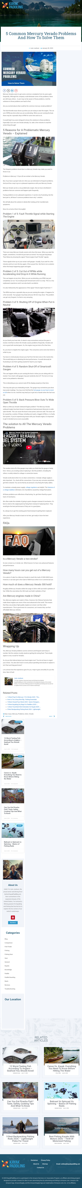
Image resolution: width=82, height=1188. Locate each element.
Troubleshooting (10, 989)
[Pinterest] (13, 918)
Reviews (7, 985)
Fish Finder (8, 946)
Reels (6, 981)
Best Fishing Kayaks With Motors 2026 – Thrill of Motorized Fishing (61, 1138)
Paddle (7, 973)
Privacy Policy (45, 1160)
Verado (31, 714)
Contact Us (40, 1167)
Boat (6, 714)
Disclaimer (34, 1160)
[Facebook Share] (4, 90)
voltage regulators (31, 487)
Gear (6, 958)
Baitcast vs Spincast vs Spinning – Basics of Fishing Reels (12, 844)
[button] (45, 5)
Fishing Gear (9, 954)
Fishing (7, 950)
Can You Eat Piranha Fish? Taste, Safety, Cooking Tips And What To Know (13, 810)
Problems (21, 714)
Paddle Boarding (10, 977)
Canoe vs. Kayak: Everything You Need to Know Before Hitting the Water (13, 776)
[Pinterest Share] (16, 90)
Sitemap (45, 1164)
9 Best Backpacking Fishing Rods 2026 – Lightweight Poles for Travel (20, 1138)
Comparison (8, 943)
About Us (13, 885)
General (7, 962)
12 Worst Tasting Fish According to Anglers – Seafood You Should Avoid (12, 741)
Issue (10, 714)
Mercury (14, 714)
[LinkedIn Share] (12, 90)
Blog (6, 939)
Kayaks (7, 966)
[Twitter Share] (8, 90)
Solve (26, 714)
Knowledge (8, 969)
